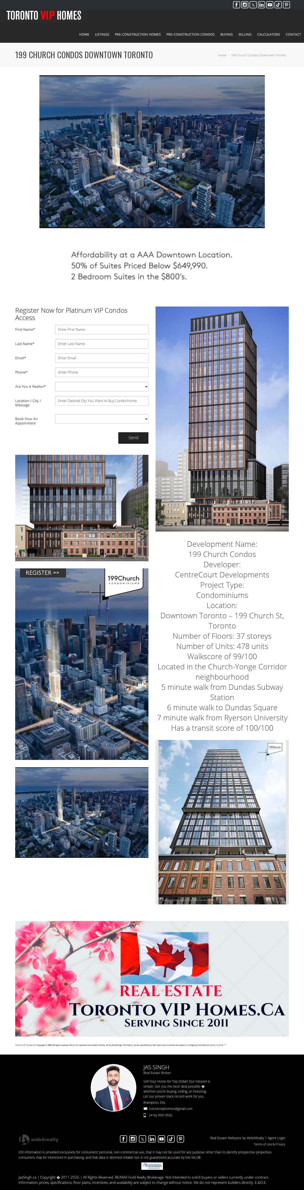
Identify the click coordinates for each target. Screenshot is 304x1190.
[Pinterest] (286, 4)
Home (222, 55)
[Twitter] (253, 4)
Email (20, 357)
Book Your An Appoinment (26, 420)
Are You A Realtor (30, 386)
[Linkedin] (261, 4)
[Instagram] (244, 4)
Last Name (24, 343)
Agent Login (276, 1138)
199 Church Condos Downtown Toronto (258, 55)
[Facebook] (236, 4)
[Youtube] (269, 4)
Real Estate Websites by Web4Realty (237, 1138)
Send (133, 437)
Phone (21, 372)
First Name (25, 329)
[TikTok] (278, 4)
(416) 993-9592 (160, 1115)
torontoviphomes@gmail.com (170, 1108)
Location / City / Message (28, 402)
